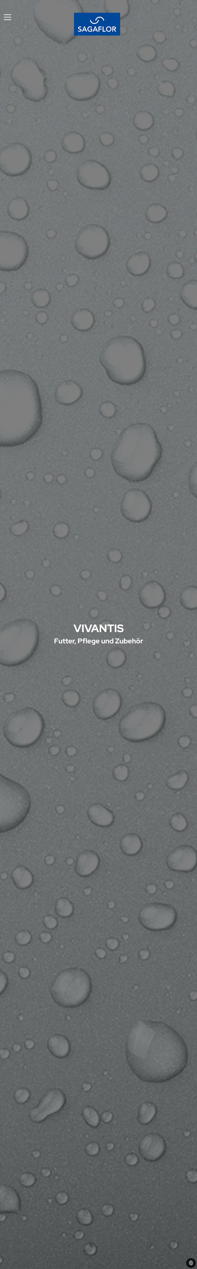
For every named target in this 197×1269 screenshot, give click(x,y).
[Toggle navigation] (7, 17)
